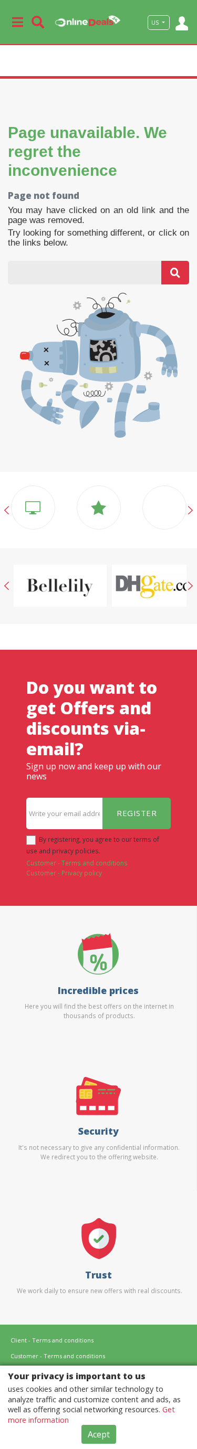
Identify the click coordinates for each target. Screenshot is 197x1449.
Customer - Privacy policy (64, 873)
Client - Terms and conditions (52, 1340)
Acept (99, 1434)
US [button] (155, 22)
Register (137, 813)
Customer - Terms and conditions (77, 863)
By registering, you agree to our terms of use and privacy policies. (92, 845)
